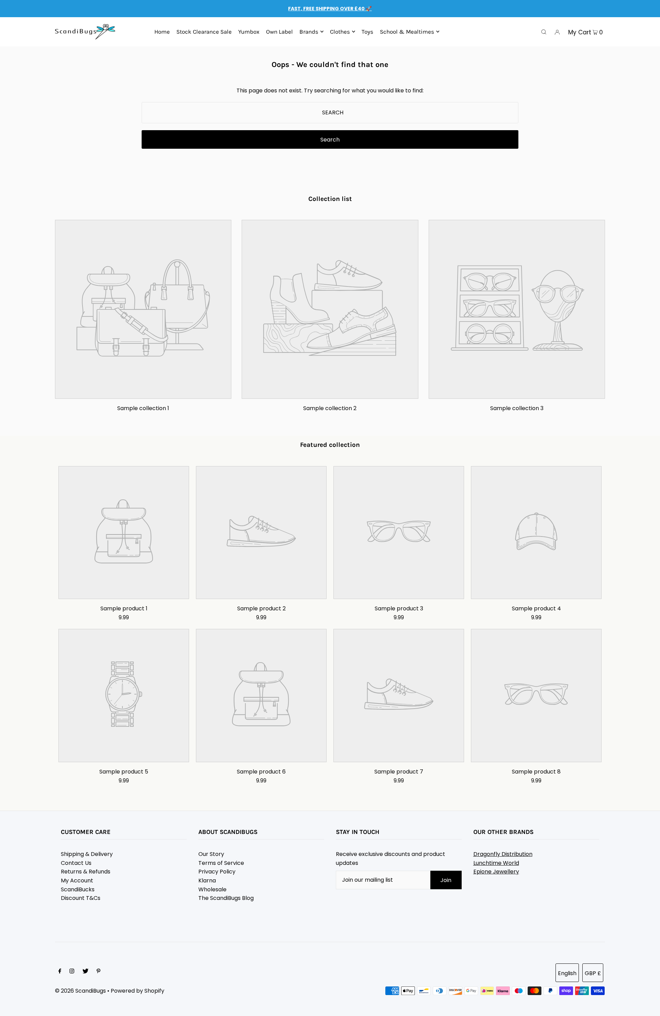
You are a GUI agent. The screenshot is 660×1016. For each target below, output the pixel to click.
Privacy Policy (216, 872)
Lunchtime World (496, 863)
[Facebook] (59, 971)
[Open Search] (543, 32)
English (567, 973)
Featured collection (330, 445)
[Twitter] (85, 971)
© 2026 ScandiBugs (80, 991)
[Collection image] (143, 393)
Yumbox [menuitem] (249, 31)
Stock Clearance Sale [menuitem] (204, 31)
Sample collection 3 (516, 408)
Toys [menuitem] (367, 31)
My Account (77, 880)
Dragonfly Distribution (502, 854)
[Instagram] (71, 971)
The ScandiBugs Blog (226, 898)
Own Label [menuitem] (279, 31)
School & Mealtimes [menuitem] (407, 31)
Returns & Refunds (85, 872)
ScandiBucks (78, 889)
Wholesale (212, 889)
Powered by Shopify (137, 991)
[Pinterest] (98, 971)
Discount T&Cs (80, 898)
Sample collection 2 (329, 408)
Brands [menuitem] (308, 31)
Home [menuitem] (162, 31)
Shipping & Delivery (87, 854)
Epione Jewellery (496, 872)
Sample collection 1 (143, 408)
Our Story (211, 854)
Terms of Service (221, 863)
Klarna (207, 880)
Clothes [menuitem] (340, 31)
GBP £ (593, 973)
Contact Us (76, 863)
